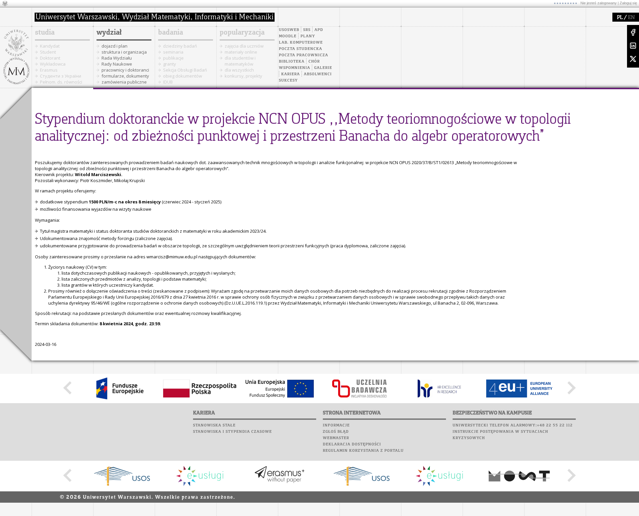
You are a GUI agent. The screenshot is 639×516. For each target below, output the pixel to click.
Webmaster (336, 438)
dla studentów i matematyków (240, 61)
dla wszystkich (239, 70)
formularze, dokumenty (125, 76)
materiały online (241, 52)
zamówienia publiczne (124, 82)
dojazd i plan (114, 46)
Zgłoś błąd (336, 432)
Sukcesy (288, 81)
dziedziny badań (180, 46)
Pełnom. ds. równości (61, 82)
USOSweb (289, 30)
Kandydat (50, 46)
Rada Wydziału (117, 58)
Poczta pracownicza (303, 55)
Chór (314, 62)
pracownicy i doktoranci (125, 70)
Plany (308, 36)
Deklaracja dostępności (352, 444)
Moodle (288, 36)
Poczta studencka (300, 49)
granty (169, 64)
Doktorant (50, 58)
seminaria (173, 52)
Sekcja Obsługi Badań (185, 70)
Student (48, 52)
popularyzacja (242, 33)
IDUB (168, 82)
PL (620, 17)
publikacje (173, 58)
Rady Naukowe (117, 64)
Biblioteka (292, 62)
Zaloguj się (628, 3)
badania (170, 33)
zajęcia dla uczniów (244, 46)
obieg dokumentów (182, 76)
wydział (109, 33)
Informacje (336, 425)
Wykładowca (53, 64)
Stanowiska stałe (214, 425)
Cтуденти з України (60, 76)
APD (319, 30)
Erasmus (49, 70)
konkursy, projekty (243, 76)
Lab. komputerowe (301, 43)
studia (45, 33)
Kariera (290, 74)
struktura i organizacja (124, 52)
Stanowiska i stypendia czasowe (232, 432)
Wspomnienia (294, 68)
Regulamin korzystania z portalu (363, 451)
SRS (307, 30)
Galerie (323, 68)
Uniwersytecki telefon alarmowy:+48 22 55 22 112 (513, 425)
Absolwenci (318, 74)
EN (631, 17)
